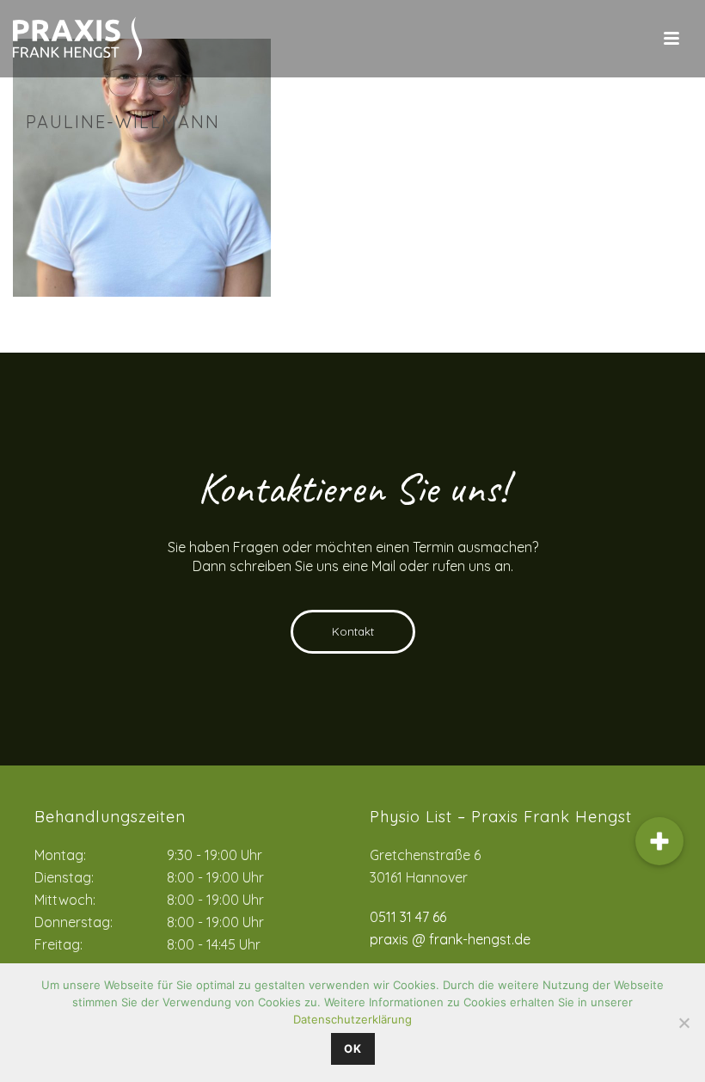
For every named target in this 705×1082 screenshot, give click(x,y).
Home (498, 158)
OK (353, 1048)
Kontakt (353, 631)
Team (538, 158)
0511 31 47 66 (408, 916)
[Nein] (683, 1022)
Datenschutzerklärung (352, 1019)
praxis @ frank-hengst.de (450, 939)
